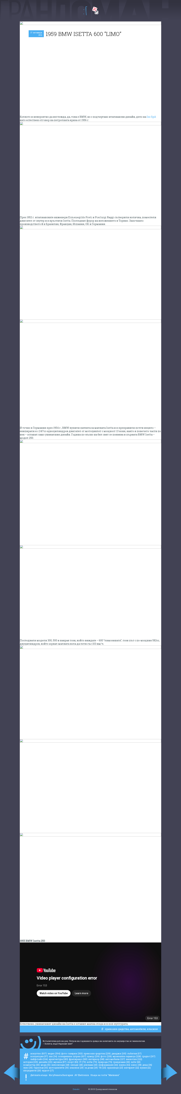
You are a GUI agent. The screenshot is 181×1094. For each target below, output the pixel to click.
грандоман (121, 1062)
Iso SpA (151, 116)
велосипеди (60, 1064)
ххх (53, 1056)
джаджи (119, 1053)
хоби (92, 1062)
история (30, 1062)
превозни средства (117, 1029)
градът (148, 1056)
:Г (85, 11)
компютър (31, 1064)
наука (124, 1064)
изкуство (38, 1053)
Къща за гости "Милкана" (105, 1075)
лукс (28, 1067)
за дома (91, 1067)
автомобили (138, 1029)
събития (134, 1053)
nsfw (136, 1062)
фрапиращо (78, 1059)
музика (59, 1062)
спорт (72, 1062)
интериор (96, 1059)
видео (54, 1053)
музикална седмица (127, 1056)
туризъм (41, 1067)
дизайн (45, 1062)
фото (106, 1056)
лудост (48, 1070)
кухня (145, 1067)
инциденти (32, 1070)
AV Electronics (81, 1075)
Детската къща (38, 1075)
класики (152, 1029)
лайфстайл (39, 1059)
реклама (91, 1064)
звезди (76, 1064)
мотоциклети (59, 1067)
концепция (39, 1056)
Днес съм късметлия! (95, 10)
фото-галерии (72, 1053)
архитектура (58, 1059)
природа (105, 1062)
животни (134, 1059)
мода (46, 1064)
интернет (131, 1067)
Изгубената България (61, 1075)
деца (147, 1064)
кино (136, 1064)
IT (82, 1062)
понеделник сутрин (72, 1056)
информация (108, 1064)
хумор (93, 1056)
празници (115, 1067)
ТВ (102, 1067)
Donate (76, 1089)
